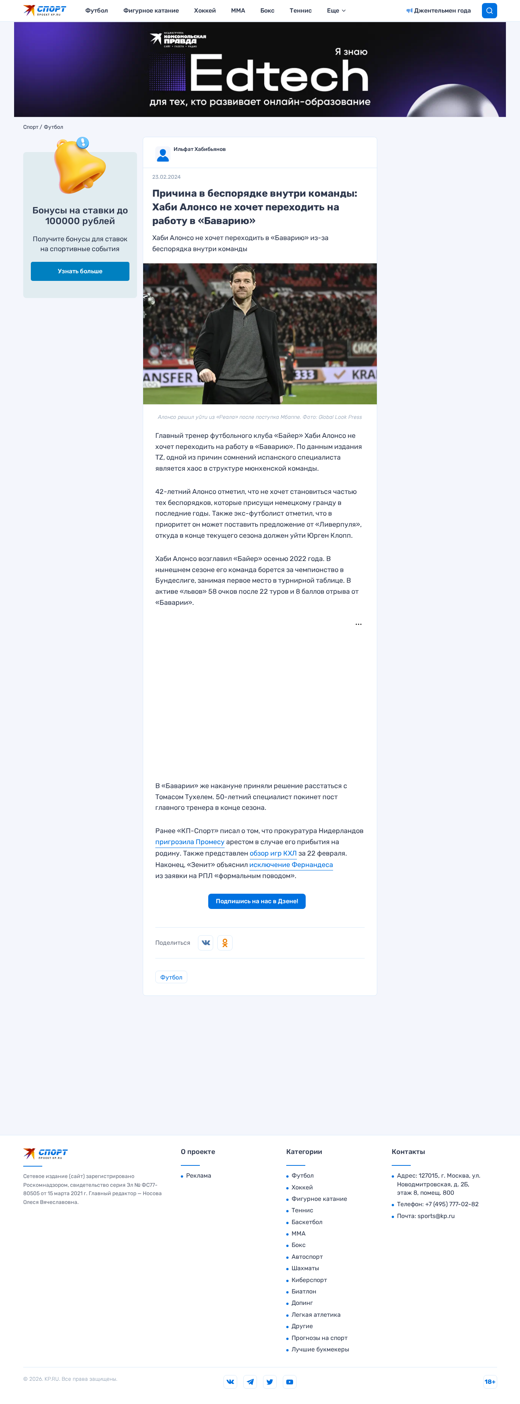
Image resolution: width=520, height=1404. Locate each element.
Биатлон (304, 1291)
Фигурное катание (151, 10)
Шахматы (305, 1268)
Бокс (267, 10)
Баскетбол (307, 1222)
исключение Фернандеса (291, 865)
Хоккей (205, 10)
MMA (238, 10)
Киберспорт (309, 1280)
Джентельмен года (442, 10)
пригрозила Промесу (190, 842)
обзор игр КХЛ (273, 853)
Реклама (198, 1175)
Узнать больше (80, 271)
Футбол (96, 10)
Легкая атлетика (316, 1314)
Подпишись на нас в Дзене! (257, 901)
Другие (302, 1326)
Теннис (301, 10)
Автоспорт (307, 1256)
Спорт (30, 127)
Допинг (302, 1302)
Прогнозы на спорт (320, 1337)
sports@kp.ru (436, 1216)
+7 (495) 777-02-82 (452, 1204)
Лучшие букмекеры (320, 1349)
